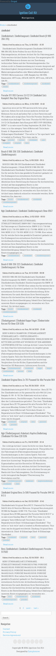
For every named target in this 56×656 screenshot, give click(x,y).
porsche (11, 140)
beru (27, 143)
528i (29, 371)
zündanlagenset (14, 368)
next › (28, 608)
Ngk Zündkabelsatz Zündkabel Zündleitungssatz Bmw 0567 (27, 210)
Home (3, 25)
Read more (8, 91)
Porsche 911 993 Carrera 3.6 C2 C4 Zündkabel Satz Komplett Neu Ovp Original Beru (23, 97)
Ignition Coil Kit (28, 12)
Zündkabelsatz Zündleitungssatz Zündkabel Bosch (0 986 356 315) (26, 37)
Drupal (14, 1)
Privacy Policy (9, 632)
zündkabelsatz (13, 84)
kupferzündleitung (45, 481)
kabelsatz (29, 481)
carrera (21, 140)
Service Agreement (12, 635)
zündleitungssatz (30, 84)
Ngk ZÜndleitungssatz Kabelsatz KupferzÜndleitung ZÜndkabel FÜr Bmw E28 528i (24, 435)
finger (49, 368)
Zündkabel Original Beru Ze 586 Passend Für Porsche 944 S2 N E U (27, 494)
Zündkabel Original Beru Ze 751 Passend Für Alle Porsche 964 (28, 379)
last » (36, 608)
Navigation (28, 17)
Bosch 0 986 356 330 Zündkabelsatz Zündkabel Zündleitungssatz (22, 153)
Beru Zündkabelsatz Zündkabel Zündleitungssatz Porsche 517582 (26, 550)
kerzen (20, 371)
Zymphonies (34, 651)
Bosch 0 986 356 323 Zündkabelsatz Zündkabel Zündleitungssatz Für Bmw (22, 265)
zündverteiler (8, 371)
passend (43, 422)
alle (4, 425)
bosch (5, 87)
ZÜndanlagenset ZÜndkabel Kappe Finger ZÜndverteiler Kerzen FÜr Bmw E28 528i (25, 322)
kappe (40, 368)
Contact (6, 629)
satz (43, 140)
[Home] (28, 8)
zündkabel (46, 84)
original (18, 143)
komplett (6, 143)
